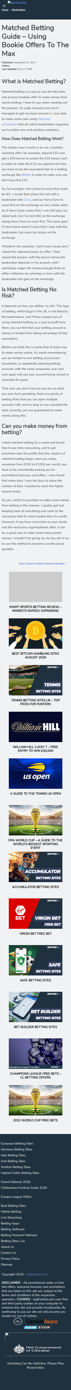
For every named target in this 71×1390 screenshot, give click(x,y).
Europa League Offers (16, 1197)
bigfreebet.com (37, 1274)
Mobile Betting (11, 1212)
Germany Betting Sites (16, 1149)
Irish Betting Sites (13, 1161)
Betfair (26, 175)
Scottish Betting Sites (16, 1167)
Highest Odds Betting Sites (20, 1173)
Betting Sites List (13, 1241)
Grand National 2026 (16, 1182)
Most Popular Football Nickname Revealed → (43, 563)
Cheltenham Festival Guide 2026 (24, 1188)
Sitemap (6, 1264)
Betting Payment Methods (19, 1235)
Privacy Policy (10, 1259)
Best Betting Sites (13, 1206)
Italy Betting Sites (13, 1155)
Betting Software (13, 1229)
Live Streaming (11, 1217)
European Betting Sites (17, 1143)
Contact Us (8, 1253)
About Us (7, 1247)
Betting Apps (10, 1223)
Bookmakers (18, 9)
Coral (27, 200)
